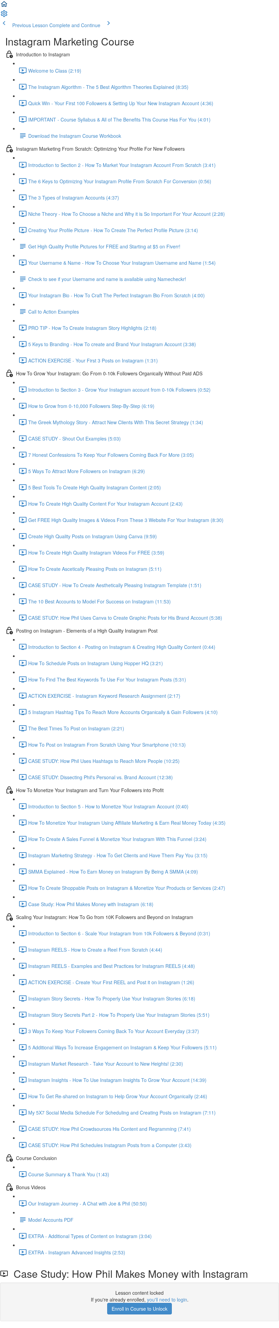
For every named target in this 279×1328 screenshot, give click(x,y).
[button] (4, 6)
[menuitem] (4, 15)
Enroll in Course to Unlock (139, 1308)
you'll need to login (167, 1299)
